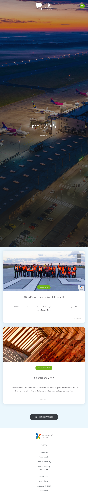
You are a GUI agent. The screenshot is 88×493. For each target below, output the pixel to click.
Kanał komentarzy (44, 462)
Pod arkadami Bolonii (44, 378)
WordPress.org (44, 466)
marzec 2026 (44, 476)
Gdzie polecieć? (44, 368)
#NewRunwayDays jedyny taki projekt (44, 297)
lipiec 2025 (44, 491)
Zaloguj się (44, 452)
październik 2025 (44, 486)
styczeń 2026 (44, 481)
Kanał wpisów (44, 457)
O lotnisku (44, 287)
